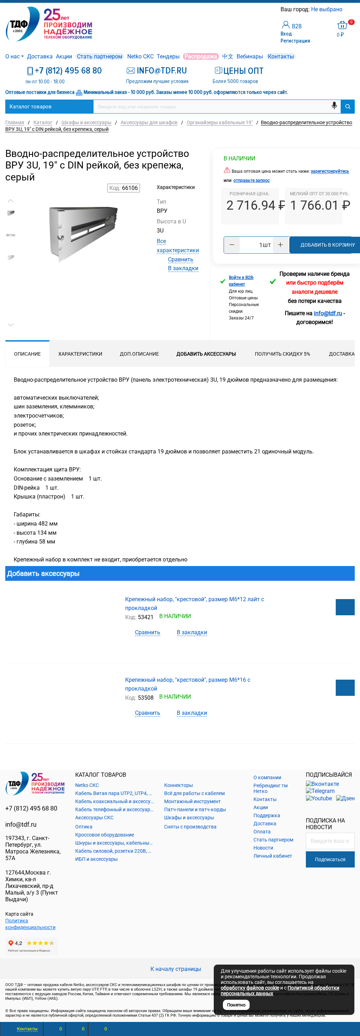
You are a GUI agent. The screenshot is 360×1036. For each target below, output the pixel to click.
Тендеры (168, 56)
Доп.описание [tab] (139, 354)
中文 (227, 56)
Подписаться (330, 859)
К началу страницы (176, 969)
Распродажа (201, 56)
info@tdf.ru (21, 824)
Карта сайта (19, 914)
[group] (81, 266)
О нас (12, 56)
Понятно (236, 1005)
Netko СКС (140, 56)
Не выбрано (327, 9)
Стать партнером (99, 56)
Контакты (281, 56)
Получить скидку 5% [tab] (282, 354)
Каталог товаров (30, 106)
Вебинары (250, 56)
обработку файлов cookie (250, 988)
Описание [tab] (27, 354)
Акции (64, 56)
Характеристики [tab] (80, 354)
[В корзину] (345, 607)
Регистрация (295, 40)
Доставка (40, 56)
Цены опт (243, 71)
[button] (10, 200)
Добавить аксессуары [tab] (206, 354)
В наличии (239, 158)
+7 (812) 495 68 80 (68, 70)
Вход (286, 33)
